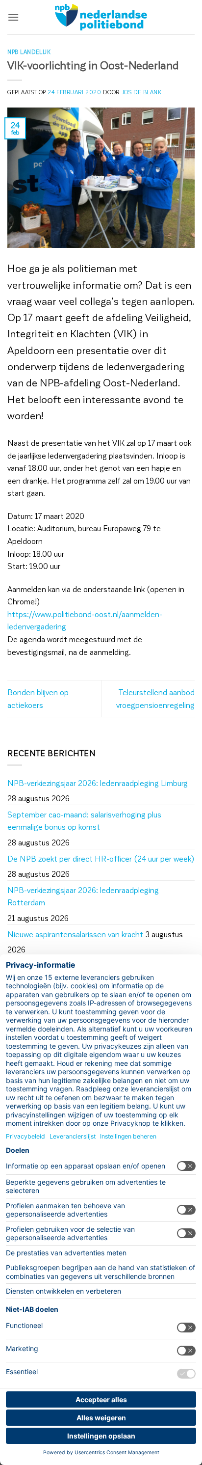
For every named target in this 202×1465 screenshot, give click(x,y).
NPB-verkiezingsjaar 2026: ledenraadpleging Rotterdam (83, 896)
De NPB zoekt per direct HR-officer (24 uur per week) (101, 858)
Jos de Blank (142, 92)
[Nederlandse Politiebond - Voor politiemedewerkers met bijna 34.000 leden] (101, 17)
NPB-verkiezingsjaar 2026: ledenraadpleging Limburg (97, 782)
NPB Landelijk (28, 52)
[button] (13, 17)
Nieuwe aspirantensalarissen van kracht (75, 934)
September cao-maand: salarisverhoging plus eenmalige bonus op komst (84, 821)
